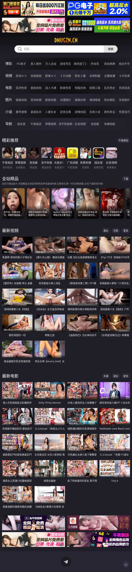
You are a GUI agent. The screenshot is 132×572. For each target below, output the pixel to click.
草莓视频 (50, 124)
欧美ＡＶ (50, 76)
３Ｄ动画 (65, 76)
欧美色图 (50, 100)
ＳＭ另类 (124, 76)
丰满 (105, 376)
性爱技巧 (124, 112)
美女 (105, 230)
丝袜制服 (94, 76)
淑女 (115, 376)
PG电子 (21, 64)
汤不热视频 (65, 124)
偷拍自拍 (36, 88)
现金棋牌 (109, 64)
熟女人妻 (80, 76)
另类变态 (124, 88)
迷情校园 (80, 112)
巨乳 (115, 230)
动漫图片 (65, 100)
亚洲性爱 (21, 88)
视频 (8, 75)
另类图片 (124, 100)
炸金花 (95, 64)
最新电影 (10, 376)
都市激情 (21, 112)
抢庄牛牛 (124, 64)
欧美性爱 (65, 88)
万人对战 (50, 64)
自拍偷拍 (36, 76)
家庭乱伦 (36, 112)
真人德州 (36, 64)
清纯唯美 (94, 100)
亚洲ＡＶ (21, 76)
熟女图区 (109, 100)
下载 (125, 178)
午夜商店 (36, 124)
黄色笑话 (109, 112)
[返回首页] (126, 564)
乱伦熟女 (109, 88)
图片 (8, 99)
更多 (125, 230)
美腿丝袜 (80, 100)
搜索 (110, 49)
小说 (8, 111)
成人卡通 (50, 88)
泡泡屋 (95, 124)
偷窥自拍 (21, 100)
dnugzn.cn (66, 40)
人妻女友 (50, 112)
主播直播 (109, 76)
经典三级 (94, 88)
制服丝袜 (80, 88)
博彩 (8, 63)
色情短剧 (109, 124)
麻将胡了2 (80, 64)
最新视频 (10, 230)
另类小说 (94, 112)
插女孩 (21, 124)
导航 (8, 124)
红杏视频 (80, 124)
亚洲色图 (36, 100)
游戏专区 (65, 64)
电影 (8, 87)
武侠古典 (65, 112)
